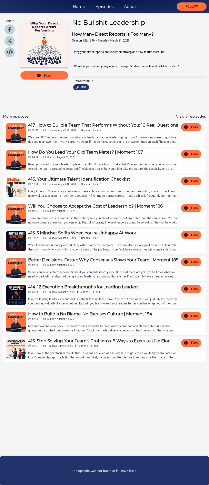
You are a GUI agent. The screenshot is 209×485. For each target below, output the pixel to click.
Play (47, 75)
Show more (85, 80)
